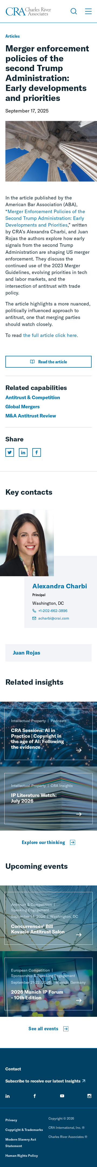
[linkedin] (7, 1096)
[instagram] (89, 1096)
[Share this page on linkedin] (23, 452)
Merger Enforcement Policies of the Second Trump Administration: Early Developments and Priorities (45, 218)
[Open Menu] (88, 11)
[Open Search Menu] (74, 11)
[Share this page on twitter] (9, 452)
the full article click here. (50, 335)
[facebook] (35, 1096)
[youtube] (62, 1096)
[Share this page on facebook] (36, 452)
